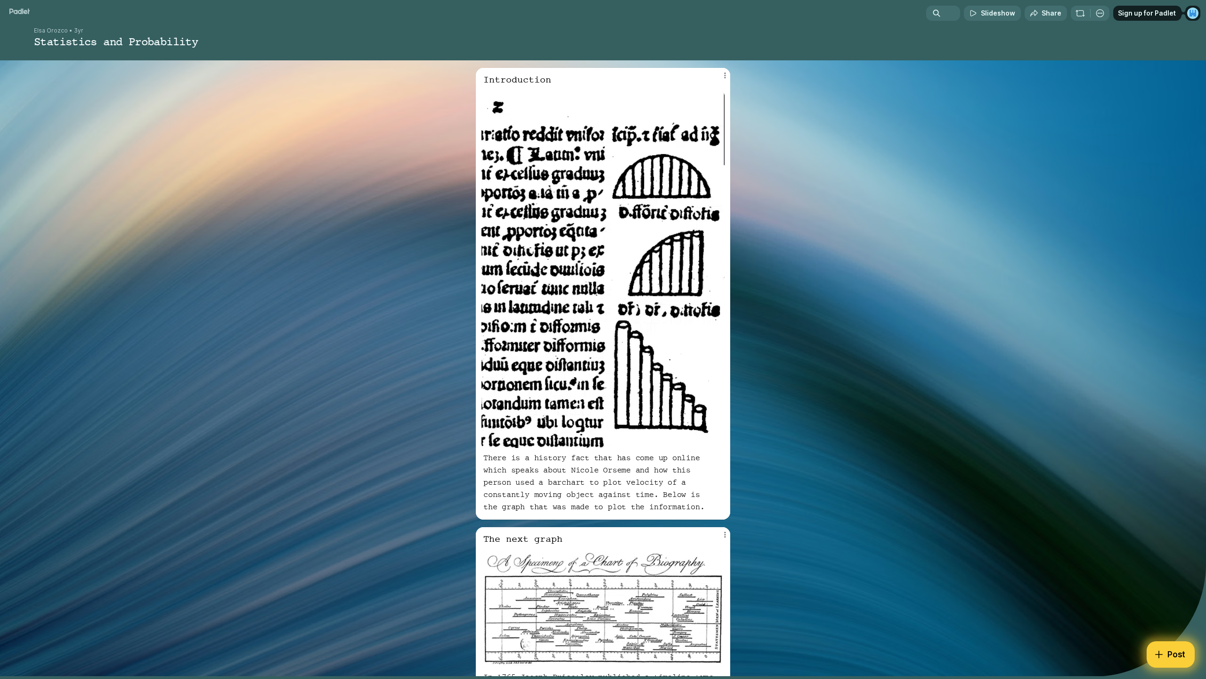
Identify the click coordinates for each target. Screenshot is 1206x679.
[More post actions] (724, 75)
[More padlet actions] (1100, 13)
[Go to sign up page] (1192, 13)
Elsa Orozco (51, 30)
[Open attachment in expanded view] (603, 269)
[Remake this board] (1080, 13)
